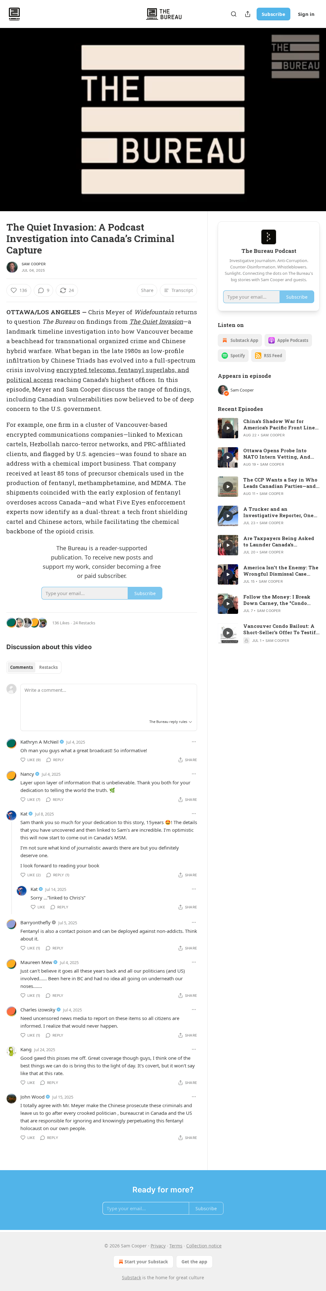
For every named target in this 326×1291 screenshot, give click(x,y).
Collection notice (204, 1246)
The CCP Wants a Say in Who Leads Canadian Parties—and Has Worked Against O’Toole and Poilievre (280, 482)
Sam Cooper (34, 264)
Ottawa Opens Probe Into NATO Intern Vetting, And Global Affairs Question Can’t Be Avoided (280, 453)
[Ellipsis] (194, 742)
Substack (131, 1277)
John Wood (32, 1096)
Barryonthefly (35, 922)
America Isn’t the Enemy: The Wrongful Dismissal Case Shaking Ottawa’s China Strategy (280, 570)
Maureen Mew (36, 962)
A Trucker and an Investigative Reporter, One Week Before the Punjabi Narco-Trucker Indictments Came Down (278, 512)
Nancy (27, 774)
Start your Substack (146, 1262)
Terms (175, 1246)
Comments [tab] (21, 667)
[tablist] (33, 667)
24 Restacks (84, 623)
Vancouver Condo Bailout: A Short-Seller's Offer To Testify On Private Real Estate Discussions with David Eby (281, 629)
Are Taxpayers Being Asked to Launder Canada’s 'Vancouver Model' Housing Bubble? (278, 541)
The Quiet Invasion (156, 321)
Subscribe (273, 14)
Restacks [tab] (48, 667)
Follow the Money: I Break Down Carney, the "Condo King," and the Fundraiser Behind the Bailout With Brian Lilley (276, 599)
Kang (26, 1049)
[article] (268, 428)
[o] (228, 428)
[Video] (12, 112)
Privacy (158, 1246)
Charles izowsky (37, 1009)
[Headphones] (12, 126)
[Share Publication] (247, 14)
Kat (23, 813)
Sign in (306, 14)
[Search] (233, 14)
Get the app (194, 1262)
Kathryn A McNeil (39, 742)
